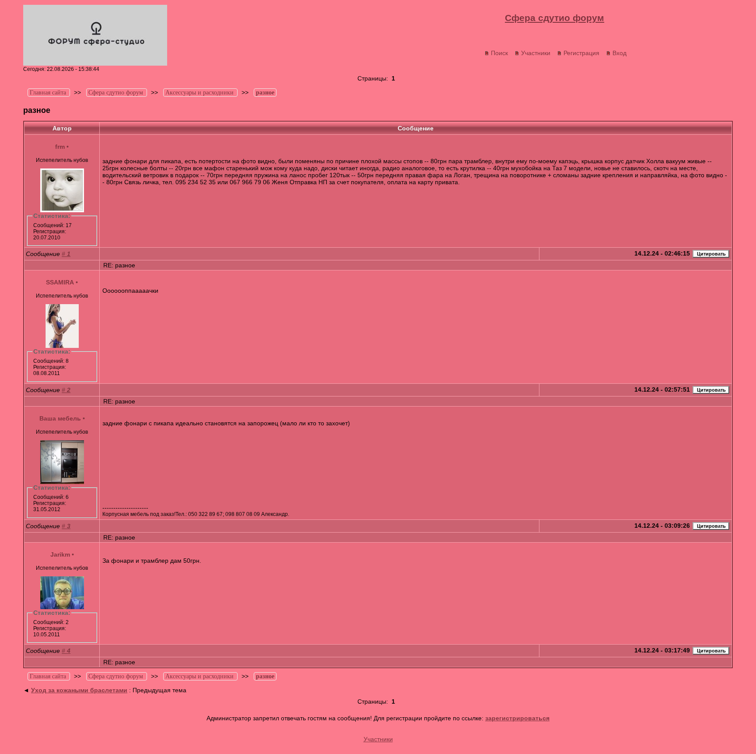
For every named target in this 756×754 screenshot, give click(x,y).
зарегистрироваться (517, 718)
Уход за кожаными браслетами (79, 690)
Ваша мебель (60, 418)
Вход (619, 52)
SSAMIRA (60, 282)
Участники (535, 52)
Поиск (499, 52)
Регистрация (581, 52)
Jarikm (60, 554)
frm (60, 146)
